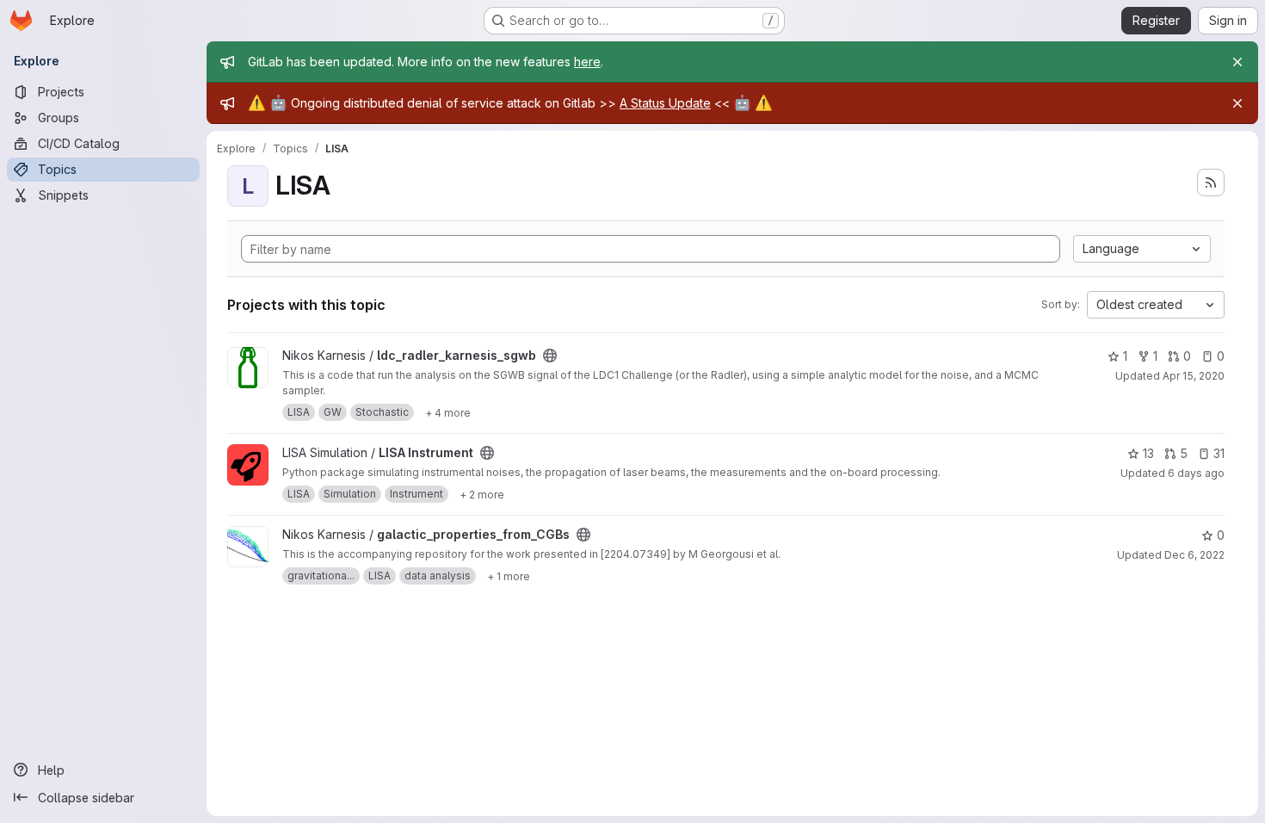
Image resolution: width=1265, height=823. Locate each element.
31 (1219, 453)
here (587, 61)
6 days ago (1196, 473)
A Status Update (665, 103)
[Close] (1237, 62)
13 (1148, 453)
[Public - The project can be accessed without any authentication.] (550, 355)
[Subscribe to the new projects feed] (1211, 182)
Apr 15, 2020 (1194, 375)
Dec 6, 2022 (1194, 554)
